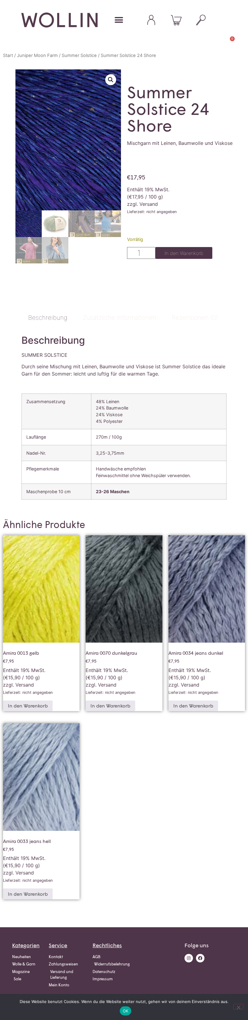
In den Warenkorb (184, 253)
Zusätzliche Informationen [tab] (119, 317)
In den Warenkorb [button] (28, 705)
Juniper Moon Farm (37, 55)
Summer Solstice (79, 55)
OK (126, 1010)
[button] (119, 20)
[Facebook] (200, 958)
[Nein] (238, 1006)
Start (8, 55)
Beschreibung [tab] (47, 317)
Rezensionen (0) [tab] (195, 317)
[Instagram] (188, 958)
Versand (148, 204)
